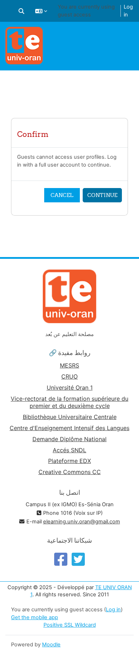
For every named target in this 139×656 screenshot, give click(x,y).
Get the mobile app (34, 617)
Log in (128, 11)
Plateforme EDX (69, 460)
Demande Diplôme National (69, 439)
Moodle (51, 644)
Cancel (62, 195)
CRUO (69, 376)
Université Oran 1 (70, 387)
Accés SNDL (69, 450)
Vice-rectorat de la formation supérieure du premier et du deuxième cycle (69, 402)
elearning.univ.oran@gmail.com (81, 521)
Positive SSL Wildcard (69, 625)
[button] (21, 11)
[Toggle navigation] (129, 36)
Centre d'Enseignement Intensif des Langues (69, 427)
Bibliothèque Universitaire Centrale (70, 416)
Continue (102, 195)
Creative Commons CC (69, 471)
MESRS (69, 365)
